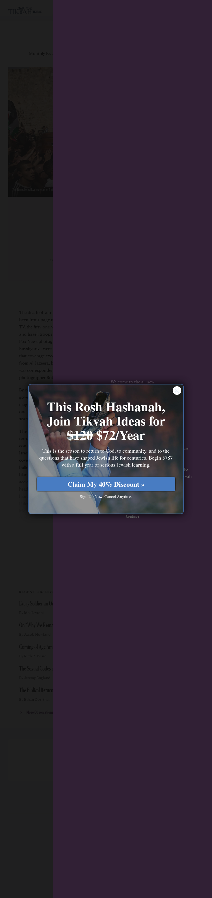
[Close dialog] (176, 390)
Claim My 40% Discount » (106, 484)
